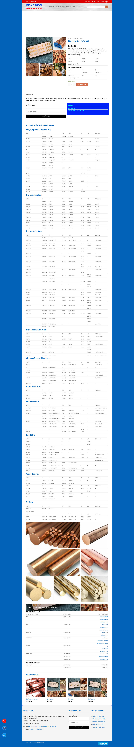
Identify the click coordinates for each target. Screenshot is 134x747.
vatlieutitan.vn (104, 635)
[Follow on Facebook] (106, 1)
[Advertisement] (67, 22)
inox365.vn (105, 638)
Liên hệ (93, 1)
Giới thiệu (87, 1)
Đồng (81, 38)
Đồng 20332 (50, 699)
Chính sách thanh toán (99, 719)
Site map (102, 1)
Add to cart (82, 84)
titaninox (104, 632)
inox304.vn (105, 624)
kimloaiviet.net (104, 616)
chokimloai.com (103, 656)
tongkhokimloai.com (102, 643)
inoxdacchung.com (103, 640)
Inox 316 (57, 6)
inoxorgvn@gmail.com (49, 726)
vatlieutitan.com (103, 630)
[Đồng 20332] (56, 687)
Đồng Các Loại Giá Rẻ (32, 699)
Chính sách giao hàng (98, 721)
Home (69, 38)
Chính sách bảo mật (98, 716)
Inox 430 (62, 6)
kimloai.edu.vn (104, 627)
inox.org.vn (105, 648)
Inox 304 (51, 6)
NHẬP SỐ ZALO (30, 105)
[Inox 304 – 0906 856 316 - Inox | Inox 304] (36, 7)
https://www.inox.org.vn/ (37, 729)
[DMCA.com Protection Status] (103, 743)
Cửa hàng (75, 38)
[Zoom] (28, 74)
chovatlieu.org (104, 646)
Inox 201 (68, 6)
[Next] (107, 691)
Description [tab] (29, 94)
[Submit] (106, 7)
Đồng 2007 (70, 699)
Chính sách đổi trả (97, 724)
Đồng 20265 (91, 699)
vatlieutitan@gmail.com (35, 726)
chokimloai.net (104, 653)
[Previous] (26, 691)
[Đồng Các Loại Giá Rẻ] (35, 687)
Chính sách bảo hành (98, 727)
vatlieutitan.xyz (104, 622)
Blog (98, 1)
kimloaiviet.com (104, 619)
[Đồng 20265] (97, 687)
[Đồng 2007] (77, 687)
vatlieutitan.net (104, 651)
